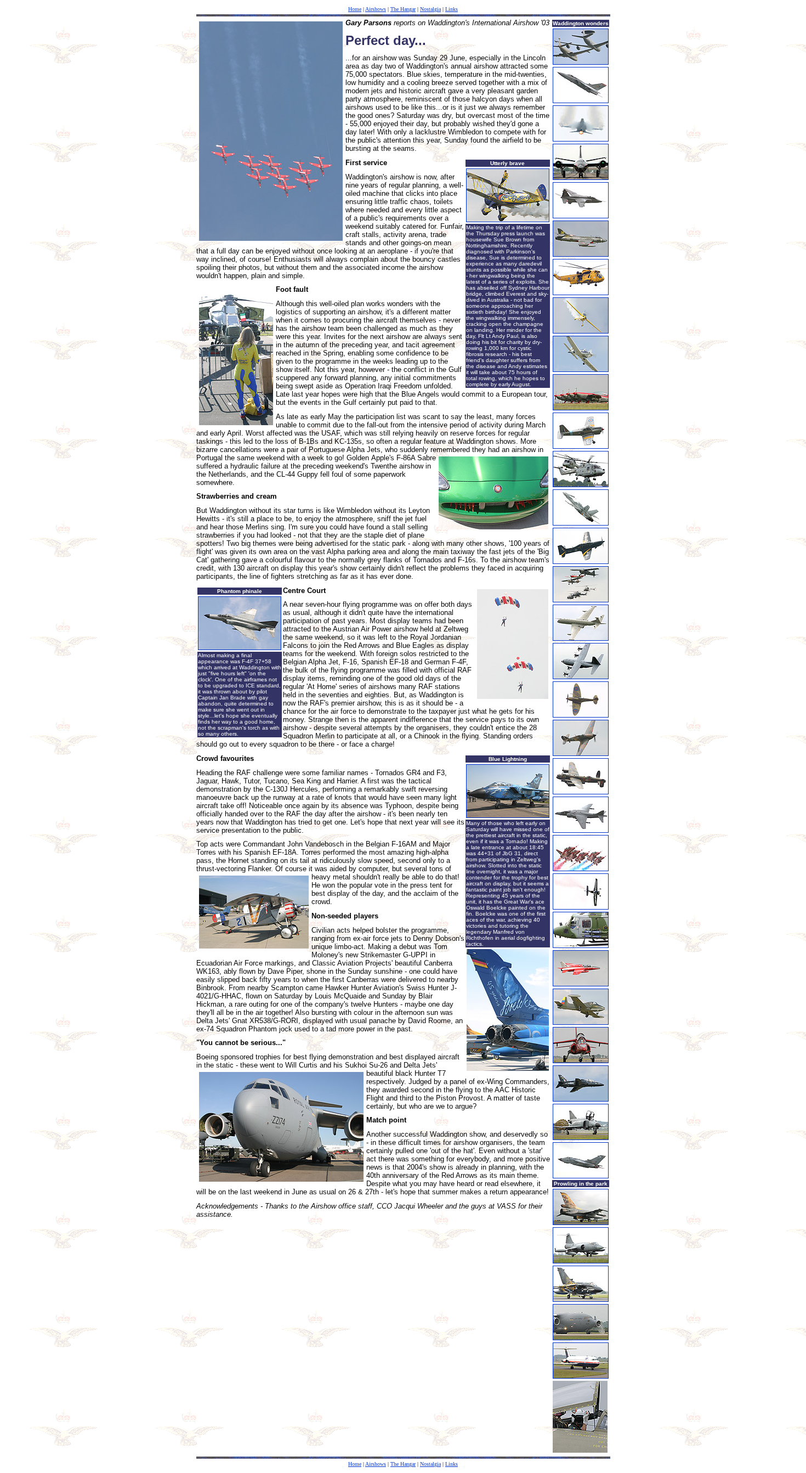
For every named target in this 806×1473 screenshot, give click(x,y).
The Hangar (403, 9)
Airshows (375, 9)
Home (354, 9)
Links (451, 9)
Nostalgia (430, 9)
